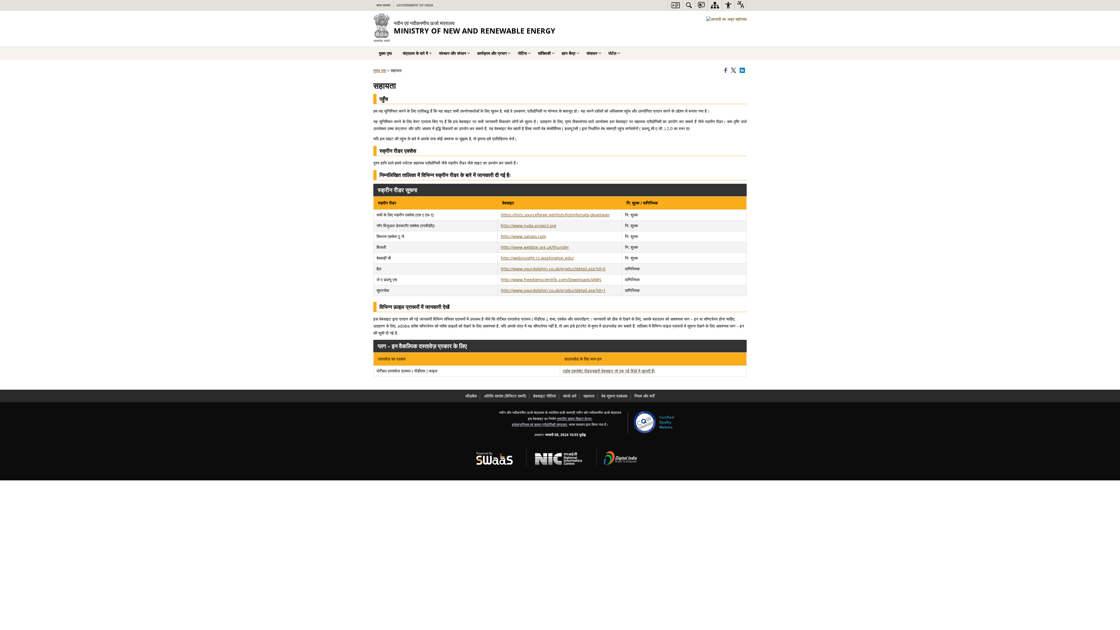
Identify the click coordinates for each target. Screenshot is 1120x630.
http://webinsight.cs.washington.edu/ (537, 258)
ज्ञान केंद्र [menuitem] (568, 53)
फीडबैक (471, 396)
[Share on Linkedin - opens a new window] (743, 70)
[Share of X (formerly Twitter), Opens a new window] (734, 70)
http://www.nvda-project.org (528, 225)
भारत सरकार (383, 5)
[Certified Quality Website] (645, 422)
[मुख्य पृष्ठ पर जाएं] (675, 5)
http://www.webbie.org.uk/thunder (535, 247)
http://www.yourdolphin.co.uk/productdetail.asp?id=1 (553, 290)
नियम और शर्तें (644, 396)
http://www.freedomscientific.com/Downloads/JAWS (551, 279)
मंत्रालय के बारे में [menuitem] (415, 53)
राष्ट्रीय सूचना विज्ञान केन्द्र (574, 418)
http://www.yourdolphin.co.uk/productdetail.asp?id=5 (553, 269)
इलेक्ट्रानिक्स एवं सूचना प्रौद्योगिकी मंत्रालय (539, 424)
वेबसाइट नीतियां (544, 396)
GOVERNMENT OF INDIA (415, 5)
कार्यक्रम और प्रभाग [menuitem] (492, 53)
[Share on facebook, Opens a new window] (726, 70)
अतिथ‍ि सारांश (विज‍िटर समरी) (505, 396)
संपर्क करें (569, 396)
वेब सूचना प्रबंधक (614, 396)
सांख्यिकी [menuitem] (544, 53)
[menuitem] (689, 5)
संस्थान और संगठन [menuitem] (452, 53)
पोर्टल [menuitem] (612, 53)
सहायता (588, 396)
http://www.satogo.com (523, 236)
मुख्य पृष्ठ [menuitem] (385, 53)
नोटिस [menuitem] (522, 53)
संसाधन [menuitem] (592, 53)
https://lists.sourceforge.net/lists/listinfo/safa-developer (555, 215)
